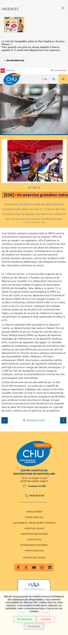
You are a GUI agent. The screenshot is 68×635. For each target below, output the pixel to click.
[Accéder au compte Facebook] (18, 567)
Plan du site (34, 539)
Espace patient (34, 512)
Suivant (63, 420)
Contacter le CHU (37, 486)
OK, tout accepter (24, 619)
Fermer (63, 8)
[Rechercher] (54, 79)
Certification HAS (35, 550)
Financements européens (35, 545)
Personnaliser (34, 626)
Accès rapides (60, 70)
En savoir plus (15, 60)
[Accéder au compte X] (26, 567)
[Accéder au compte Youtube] (34, 567)
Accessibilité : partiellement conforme (34, 523)
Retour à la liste (35, 420)
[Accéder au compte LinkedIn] (50, 567)
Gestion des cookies (34, 557)
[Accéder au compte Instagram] (42, 567)
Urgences (10, 70)
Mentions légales (34, 528)
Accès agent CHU (34, 517)
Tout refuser (46, 619)
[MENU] (63, 79)
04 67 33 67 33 (37, 495)
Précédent (4, 420)
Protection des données (35, 534)
